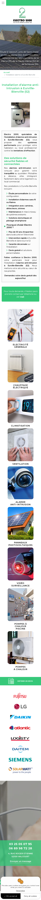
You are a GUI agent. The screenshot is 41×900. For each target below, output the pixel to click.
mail (22, 297)
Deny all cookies (30, 896)
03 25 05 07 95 (20, 844)
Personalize (20, 890)
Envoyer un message (20, 861)
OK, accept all (11, 896)
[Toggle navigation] (3, 3)
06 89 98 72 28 (20, 848)
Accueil (7, 72)
